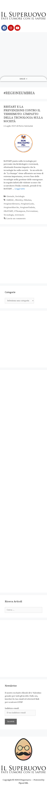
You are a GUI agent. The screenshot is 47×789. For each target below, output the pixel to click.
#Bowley (19, 200)
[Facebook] (4, 28)
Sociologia (20, 196)
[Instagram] (11, 28)
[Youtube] (17, 28)
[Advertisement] (23, 54)
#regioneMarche (11, 207)
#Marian (27, 200)
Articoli (22, 79)
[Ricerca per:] (23, 610)
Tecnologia (9, 215)
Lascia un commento (16, 218)
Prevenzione (32, 211)
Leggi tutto (20, 188)
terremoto (19, 215)
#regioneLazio (27, 203)
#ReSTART (8, 211)
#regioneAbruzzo (12, 203)
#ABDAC (10, 200)
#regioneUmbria (27, 207)
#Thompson (19, 211)
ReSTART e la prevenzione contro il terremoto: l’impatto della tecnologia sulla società (23, 114)
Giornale (10, 196)
